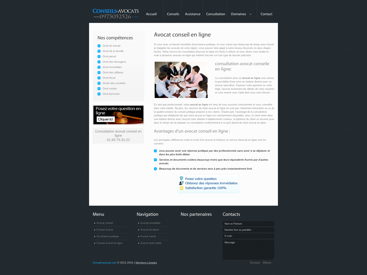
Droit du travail (111, 45)
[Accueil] (151, 11)
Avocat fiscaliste (149, 229)
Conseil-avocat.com (105, 262)
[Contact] (265, 11)
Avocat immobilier (150, 223)
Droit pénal (109, 56)
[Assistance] (191, 11)
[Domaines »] (242, 11)
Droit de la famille (113, 51)
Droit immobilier (112, 67)
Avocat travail (148, 236)
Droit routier (110, 88)
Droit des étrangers (114, 61)
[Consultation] (214, 11)
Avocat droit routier (151, 243)
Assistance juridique (108, 236)
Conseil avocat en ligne (109, 243)
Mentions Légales (146, 262)
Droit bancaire (111, 93)
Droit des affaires (113, 72)
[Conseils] (172, 11)
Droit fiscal (109, 77)
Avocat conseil (105, 223)
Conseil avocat (105, 229)
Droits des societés (114, 83)
